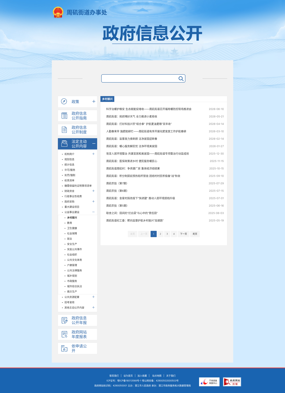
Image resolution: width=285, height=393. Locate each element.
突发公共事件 (74, 249)
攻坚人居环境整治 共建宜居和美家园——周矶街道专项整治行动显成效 (154, 153)
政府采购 (69, 201)
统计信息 (69, 164)
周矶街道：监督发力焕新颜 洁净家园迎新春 (154, 138)
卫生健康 (72, 228)
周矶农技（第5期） (154, 205)
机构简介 (69, 154)
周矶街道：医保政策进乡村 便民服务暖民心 (154, 161)
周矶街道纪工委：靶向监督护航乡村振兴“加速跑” (154, 220)
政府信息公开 (142, 41)
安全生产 (72, 244)
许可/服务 (69, 169)
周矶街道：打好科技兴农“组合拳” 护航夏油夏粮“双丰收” (154, 123)
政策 (75, 101)
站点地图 (156, 375)
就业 (69, 238)
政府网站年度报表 (79, 334)
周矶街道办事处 (87, 12)
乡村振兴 (72, 217)
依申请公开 (79, 348)
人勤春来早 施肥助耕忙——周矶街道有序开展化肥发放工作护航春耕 (154, 131)
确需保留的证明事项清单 (78, 185)
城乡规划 (72, 275)
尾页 (195, 234)
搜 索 (180, 78)
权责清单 (69, 180)
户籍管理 (72, 265)
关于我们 (170, 375)
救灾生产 (72, 291)
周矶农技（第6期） (154, 190)
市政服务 (72, 281)
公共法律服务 (74, 270)
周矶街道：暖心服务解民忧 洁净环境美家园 (154, 146)
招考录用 (69, 302)
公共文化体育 (74, 259)
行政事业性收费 (73, 196)
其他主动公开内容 (74, 307)
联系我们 (114, 375)
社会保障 (72, 233)
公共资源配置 (71, 297)
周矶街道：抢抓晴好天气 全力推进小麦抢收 (154, 116)
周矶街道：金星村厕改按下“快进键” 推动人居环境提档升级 (154, 198)
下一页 (183, 234)
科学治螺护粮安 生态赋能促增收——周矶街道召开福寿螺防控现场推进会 (154, 109)
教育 (69, 222)
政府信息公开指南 (79, 115)
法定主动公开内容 (79, 143)
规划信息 (69, 159)
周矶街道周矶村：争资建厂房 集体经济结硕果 (154, 168)
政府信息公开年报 (79, 320)
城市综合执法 (74, 286)
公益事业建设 (71, 212)
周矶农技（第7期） (154, 183)
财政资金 (69, 191)
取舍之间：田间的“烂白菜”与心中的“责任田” (154, 213)
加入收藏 (142, 375)
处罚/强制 (69, 175)
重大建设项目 (71, 206)
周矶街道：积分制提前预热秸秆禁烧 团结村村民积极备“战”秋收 (154, 176)
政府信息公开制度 (79, 129)
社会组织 (72, 254)
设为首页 (128, 375)
